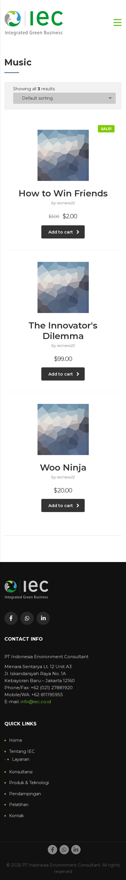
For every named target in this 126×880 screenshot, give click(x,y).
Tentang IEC (22, 751)
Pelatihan (18, 804)
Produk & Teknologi (29, 782)
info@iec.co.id (36, 701)
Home (15, 740)
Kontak (16, 815)
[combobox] (64, 98)
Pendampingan (25, 793)
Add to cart (60, 232)
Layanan (20, 759)
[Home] (33, 22)
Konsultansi (21, 772)
